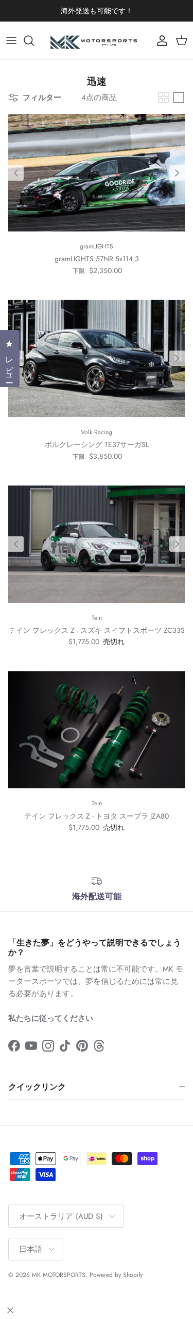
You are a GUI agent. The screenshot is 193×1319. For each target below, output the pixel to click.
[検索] (34, 40)
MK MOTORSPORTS (58, 1274)
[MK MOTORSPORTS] (96, 40)
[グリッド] (163, 97)
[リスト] (178, 97)
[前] (16, 173)
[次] (177, 173)
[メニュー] (11, 40)
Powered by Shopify (116, 1274)
